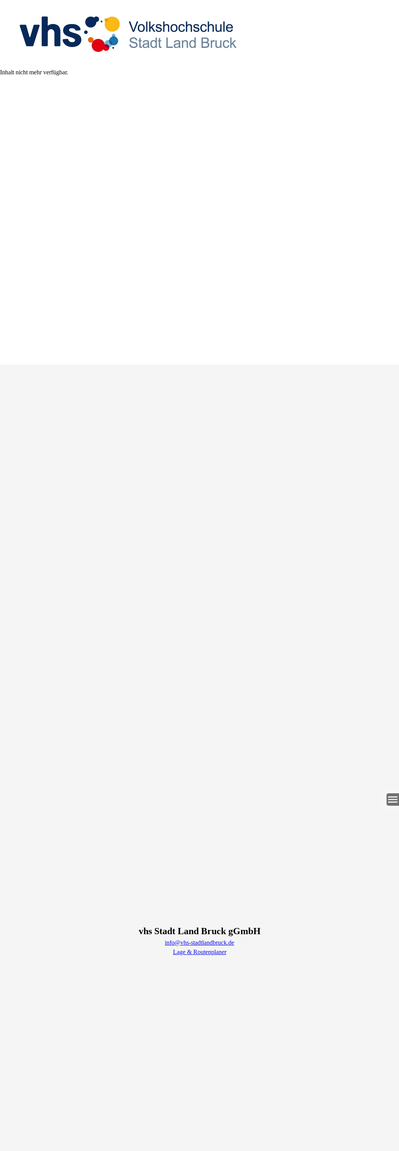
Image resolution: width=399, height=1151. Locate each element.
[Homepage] (199, 34)
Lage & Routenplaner (199, 952)
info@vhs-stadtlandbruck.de (199, 942)
